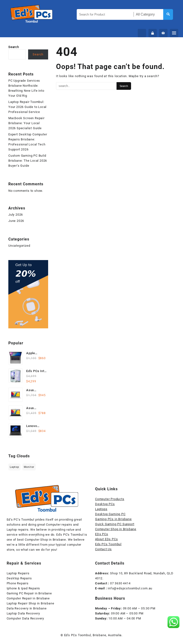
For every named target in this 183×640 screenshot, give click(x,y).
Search (13, 47)
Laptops (101, 509)
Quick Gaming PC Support (114, 524)
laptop (14, 467)
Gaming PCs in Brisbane (113, 519)
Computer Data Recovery (25, 618)
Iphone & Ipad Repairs (23, 588)
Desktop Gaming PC (110, 514)
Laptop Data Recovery (23, 613)
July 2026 (15, 214)
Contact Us (103, 549)
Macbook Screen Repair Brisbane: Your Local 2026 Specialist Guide (26, 123)
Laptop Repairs (18, 573)
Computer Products (109, 499)
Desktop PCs (105, 504)
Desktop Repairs (19, 578)
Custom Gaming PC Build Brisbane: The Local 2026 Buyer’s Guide (27, 160)
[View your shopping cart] (163, 33)
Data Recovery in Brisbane (27, 608)
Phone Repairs (18, 583)
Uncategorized (19, 245)
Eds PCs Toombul (108, 544)
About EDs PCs (106, 539)
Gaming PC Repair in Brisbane (29, 593)
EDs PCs (101, 534)
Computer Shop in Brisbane (115, 529)
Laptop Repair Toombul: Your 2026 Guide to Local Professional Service (27, 107)
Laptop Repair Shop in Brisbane (30, 603)
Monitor (29, 467)
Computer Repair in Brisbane (28, 598)
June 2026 (16, 221)
